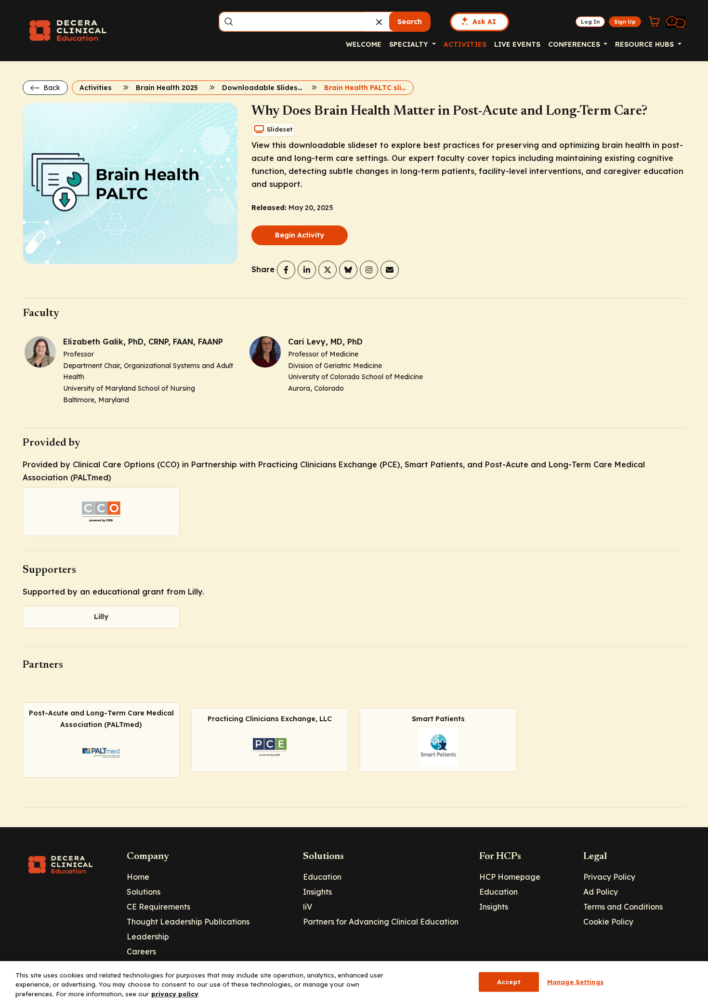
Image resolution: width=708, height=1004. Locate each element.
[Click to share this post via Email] (389, 270)
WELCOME (363, 44)
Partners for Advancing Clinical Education (381, 921)
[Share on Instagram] (369, 270)
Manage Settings (575, 981)
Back (50, 87)
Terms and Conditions (623, 907)
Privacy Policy (609, 877)
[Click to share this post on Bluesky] (348, 270)
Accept (509, 981)
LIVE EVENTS (517, 44)
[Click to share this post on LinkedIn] (307, 270)
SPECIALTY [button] (409, 44)
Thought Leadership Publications (188, 921)
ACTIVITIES (465, 44)
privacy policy (174, 994)
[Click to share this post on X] (327, 270)
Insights (317, 892)
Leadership (148, 936)
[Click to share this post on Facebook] (286, 270)
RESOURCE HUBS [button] (645, 44)
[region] (354, 982)
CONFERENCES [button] (575, 44)
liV (307, 907)
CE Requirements (158, 907)
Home (138, 877)
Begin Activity (299, 235)
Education (322, 877)
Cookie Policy (608, 921)
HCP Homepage (509, 877)
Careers (141, 951)
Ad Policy (600, 892)
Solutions (143, 892)
